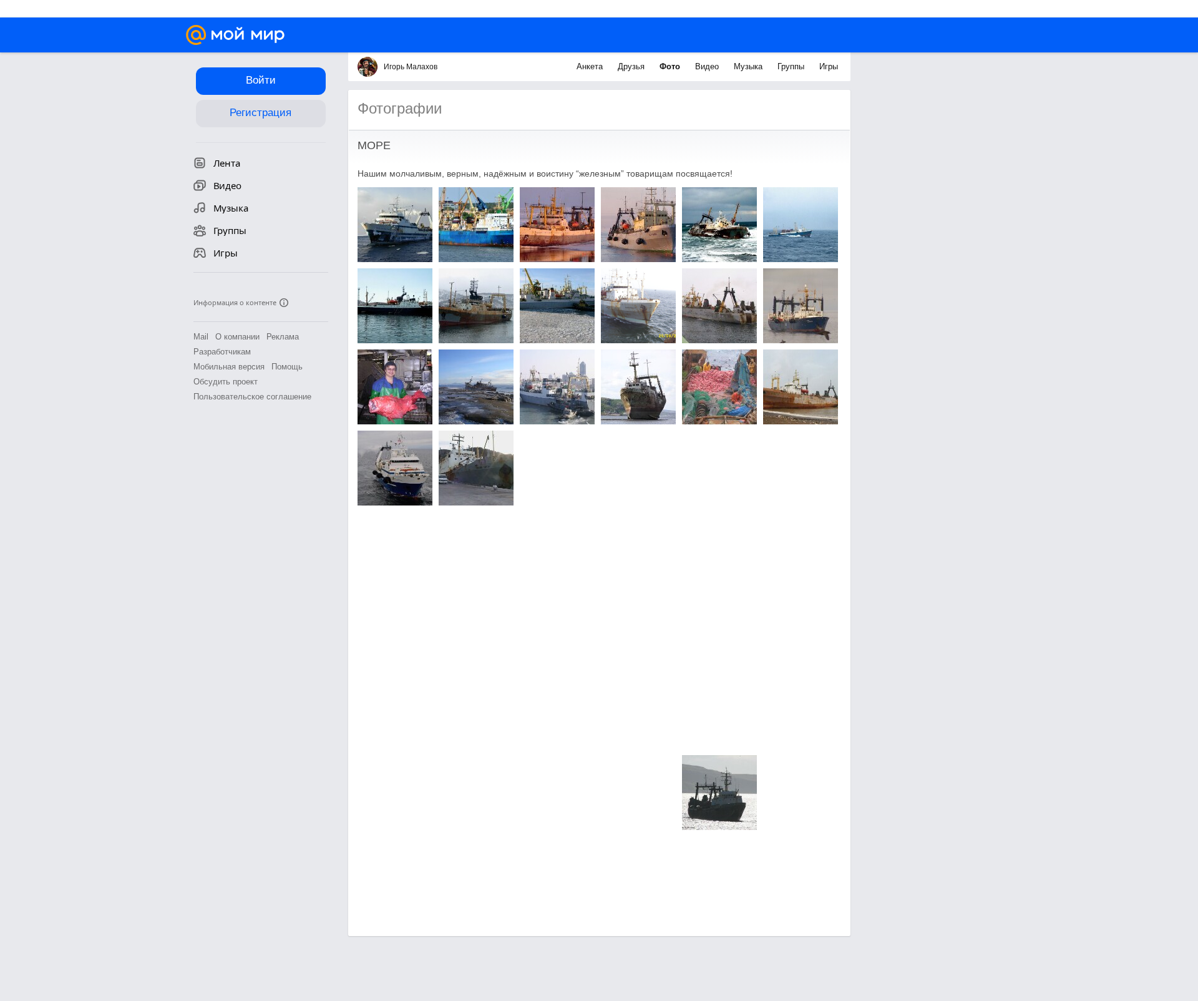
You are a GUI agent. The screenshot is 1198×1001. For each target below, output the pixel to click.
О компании (237, 336)
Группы (792, 66)
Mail (200, 336)
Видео (708, 66)
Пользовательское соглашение (252, 396)
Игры (828, 66)
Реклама (282, 336)
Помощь (287, 366)
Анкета (591, 66)
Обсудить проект (225, 381)
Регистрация (260, 113)
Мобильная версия (229, 366)
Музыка (749, 66)
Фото (671, 66)
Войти (261, 80)
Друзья (632, 66)
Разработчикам (222, 351)
